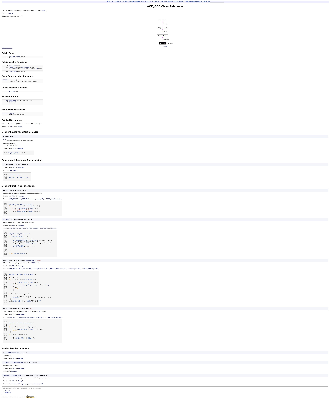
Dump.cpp (21, 167)
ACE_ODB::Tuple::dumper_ (27, 199)
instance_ (11, 113)
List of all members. (7, 48)
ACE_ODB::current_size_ (12, 352)
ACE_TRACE (13, 170)
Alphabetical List (141, 1)
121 (13, 314)
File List (157, 1)
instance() (14, 371)
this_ (32, 208)
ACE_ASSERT (13, 268)
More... (44, 10)
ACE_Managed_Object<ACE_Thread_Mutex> (25, 240)
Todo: (4, 139)
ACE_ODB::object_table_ (14, 375)
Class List (150, 1)
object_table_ (12, 100)
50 (13, 167)
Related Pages (198, 1)
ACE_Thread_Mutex (22, 239)
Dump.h (11, 13)
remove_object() (38, 384)
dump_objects (13, 65)
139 (13, 368)
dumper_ (31, 211)
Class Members (178, 1)
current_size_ (12, 101)
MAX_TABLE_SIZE (15, 57)
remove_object (13, 71)
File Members (189, 1)
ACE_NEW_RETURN (32, 228)
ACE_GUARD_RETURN (17, 228)
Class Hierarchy (130, 1)
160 (13, 381)
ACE (36, 10)
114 (12, 126)
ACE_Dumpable (25, 67)
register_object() (25, 384)
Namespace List (119, 1)
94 (13, 266)
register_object (13, 67)
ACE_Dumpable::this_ (74, 268)
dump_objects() (15, 384)
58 (13, 225)
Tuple (7, 100)
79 (13, 196)
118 (13, 148)
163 (13, 358)
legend (165, 46)
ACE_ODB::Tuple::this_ (54, 199)
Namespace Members (167, 1)
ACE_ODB (5, 80)
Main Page (110, 1)
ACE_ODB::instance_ (18, 236)
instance (11, 80)
